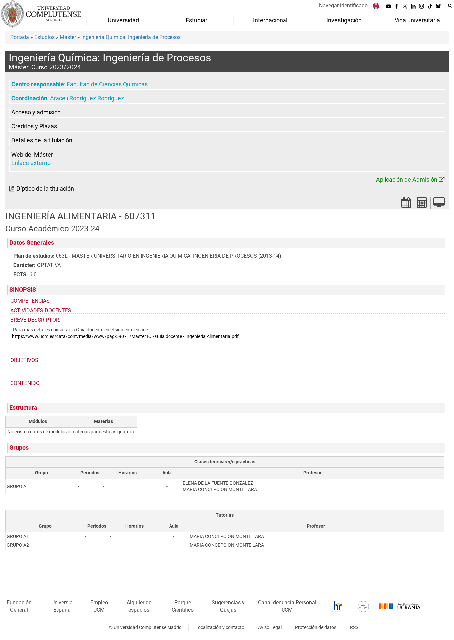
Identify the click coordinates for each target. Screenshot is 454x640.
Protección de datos (315, 627)
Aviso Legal (270, 627)
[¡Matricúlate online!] (439, 204)
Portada (19, 37)
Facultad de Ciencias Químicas (107, 84)
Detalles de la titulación (41, 140)
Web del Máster (32, 154)
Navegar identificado (343, 5)
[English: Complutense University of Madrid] (376, 6)
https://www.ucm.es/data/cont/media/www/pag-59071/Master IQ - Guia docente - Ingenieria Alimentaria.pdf (125, 336)
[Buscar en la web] (450, 5)
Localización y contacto (219, 627)
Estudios (44, 37)
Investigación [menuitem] (344, 20)
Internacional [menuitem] (270, 20)
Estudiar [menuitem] (196, 20)
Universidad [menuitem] (123, 20)
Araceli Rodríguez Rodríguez (87, 98)
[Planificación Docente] (406, 204)
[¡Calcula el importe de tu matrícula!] (422, 204)
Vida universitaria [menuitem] (417, 20)
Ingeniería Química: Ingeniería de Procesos (131, 37)
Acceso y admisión (36, 112)
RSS (354, 627)
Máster (68, 37)
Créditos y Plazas (34, 126)
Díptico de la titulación (45, 188)
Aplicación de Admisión (406, 179)
